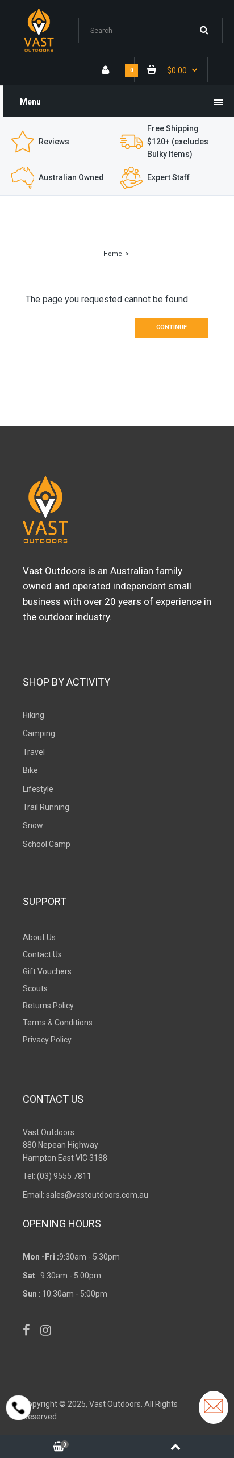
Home (112, 253)
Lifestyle (38, 789)
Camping (39, 733)
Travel (34, 752)
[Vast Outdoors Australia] (46, 50)
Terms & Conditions (58, 1022)
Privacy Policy (47, 1039)
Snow (33, 825)
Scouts (35, 988)
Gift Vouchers (47, 971)
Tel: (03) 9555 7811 (57, 1176)
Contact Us (42, 954)
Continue (171, 327)
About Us (39, 937)
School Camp (46, 844)
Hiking (33, 715)
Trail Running (46, 807)
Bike (30, 770)
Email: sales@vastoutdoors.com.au (85, 1194)
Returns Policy (48, 1005)
